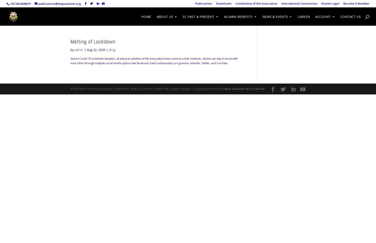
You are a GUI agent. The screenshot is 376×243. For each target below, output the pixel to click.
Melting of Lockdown (92, 41)
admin (79, 50)
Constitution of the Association (256, 3)
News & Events (275, 17)
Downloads (224, 3)
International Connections (299, 3)
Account (323, 17)
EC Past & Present (198, 17)
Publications (203, 3)
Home (146, 17)
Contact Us (351, 17)
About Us (165, 17)
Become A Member (356, 3)
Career (304, 17)
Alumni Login (330, 3)
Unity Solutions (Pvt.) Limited (244, 89)
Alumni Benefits (238, 17)
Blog (112, 50)
